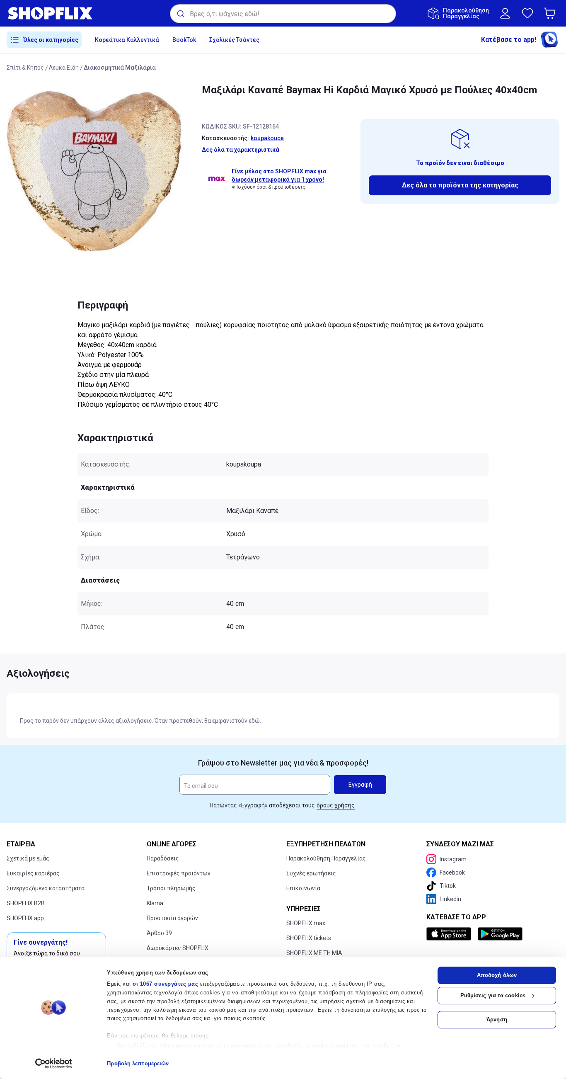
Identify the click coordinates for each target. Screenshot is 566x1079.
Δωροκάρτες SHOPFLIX (177, 948)
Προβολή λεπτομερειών (138, 1063)
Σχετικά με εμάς (28, 858)
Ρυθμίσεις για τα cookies (492, 995)
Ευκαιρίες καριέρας (33, 873)
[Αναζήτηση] (180, 14)
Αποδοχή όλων (497, 975)
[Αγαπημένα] (527, 13)
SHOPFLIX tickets (308, 938)
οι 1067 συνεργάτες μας (165, 984)
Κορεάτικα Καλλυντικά (127, 39)
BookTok (184, 39)
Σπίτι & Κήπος (25, 67)
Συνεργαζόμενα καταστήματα (46, 888)
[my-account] (505, 13)
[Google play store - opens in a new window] (500, 934)
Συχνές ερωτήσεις (311, 873)
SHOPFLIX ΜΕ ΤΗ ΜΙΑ (314, 953)
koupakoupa (267, 138)
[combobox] (283, 13)
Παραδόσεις (163, 858)
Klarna (155, 903)
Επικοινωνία (303, 888)
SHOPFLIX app (25, 918)
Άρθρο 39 (159, 933)
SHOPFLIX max (305, 923)
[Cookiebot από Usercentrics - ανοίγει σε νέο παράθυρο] (53, 1063)
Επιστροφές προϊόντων (178, 873)
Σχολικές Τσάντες (234, 39)
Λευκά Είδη (64, 67)
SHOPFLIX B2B (26, 903)
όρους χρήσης (336, 805)
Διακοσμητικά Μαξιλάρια (120, 67)
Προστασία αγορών (172, 918)
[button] (551, 13)
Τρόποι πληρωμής (171, 888)
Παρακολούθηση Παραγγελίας (326, 858)
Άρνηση (496, 1019)
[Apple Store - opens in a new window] (450, 934)
